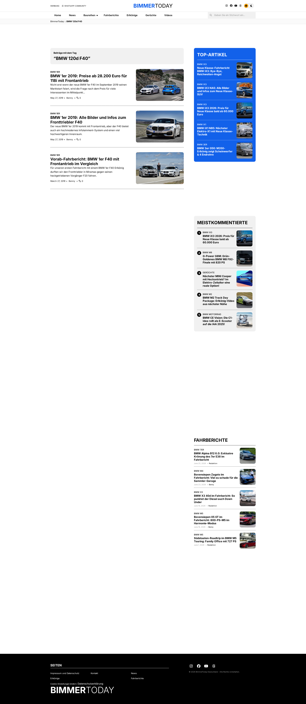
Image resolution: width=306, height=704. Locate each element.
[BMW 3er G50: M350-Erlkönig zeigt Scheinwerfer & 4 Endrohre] (244, 151)
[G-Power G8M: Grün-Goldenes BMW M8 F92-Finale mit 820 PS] (244, 258)
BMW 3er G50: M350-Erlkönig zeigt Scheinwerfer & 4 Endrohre (215, 151)
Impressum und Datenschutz (64, 673)
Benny (69, 98)
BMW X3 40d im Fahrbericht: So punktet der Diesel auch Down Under (214, 499)
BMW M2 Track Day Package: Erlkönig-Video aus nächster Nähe (218, 301)
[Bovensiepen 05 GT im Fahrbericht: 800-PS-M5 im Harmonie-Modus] (248, 519)
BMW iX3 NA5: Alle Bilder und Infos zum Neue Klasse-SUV (215, 91)
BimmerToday (57, 21)
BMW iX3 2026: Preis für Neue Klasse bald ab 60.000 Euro (215, 111)
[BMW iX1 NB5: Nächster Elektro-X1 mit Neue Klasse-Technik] (244, 130)
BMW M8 (207, 252)
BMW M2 (207, 294)
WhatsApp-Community (75, 6)
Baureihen (89, 15)
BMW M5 (198, 513)
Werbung (54, 6)
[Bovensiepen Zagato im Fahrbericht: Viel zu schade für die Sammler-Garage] (248, 477)
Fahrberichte (111, 15)
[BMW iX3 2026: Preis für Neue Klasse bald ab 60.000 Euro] (244, 110)
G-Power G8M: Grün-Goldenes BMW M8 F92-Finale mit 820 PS (218, 259)
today (153, 6)
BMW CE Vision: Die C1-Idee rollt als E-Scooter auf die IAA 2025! (218, 321)
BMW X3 (198, 492)
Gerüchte (151, 15)
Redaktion (213, 463)
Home (57, 15)
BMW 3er (202, 144)
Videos (168, 15)
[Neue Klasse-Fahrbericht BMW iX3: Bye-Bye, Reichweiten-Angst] (244, 70)
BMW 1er (55, 72)
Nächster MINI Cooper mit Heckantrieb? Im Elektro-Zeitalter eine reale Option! (217, 281)
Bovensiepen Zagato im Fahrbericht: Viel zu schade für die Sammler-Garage (216, 478)
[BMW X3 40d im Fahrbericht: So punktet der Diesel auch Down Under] (248, 498)
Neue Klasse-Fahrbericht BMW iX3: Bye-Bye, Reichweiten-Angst (213, 71)
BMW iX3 (202, 64)
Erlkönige (132, 15)
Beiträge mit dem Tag (65, 52)
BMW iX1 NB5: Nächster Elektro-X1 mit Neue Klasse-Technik (215, 131)
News (72, 15)
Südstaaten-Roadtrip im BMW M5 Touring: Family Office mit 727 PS (215, 540)
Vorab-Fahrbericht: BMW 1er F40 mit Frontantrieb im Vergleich (84, 161)
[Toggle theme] (249, 5)
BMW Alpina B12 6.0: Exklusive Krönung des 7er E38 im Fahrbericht (213, 456)
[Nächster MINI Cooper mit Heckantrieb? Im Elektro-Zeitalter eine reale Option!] (244, 279)
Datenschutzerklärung (90, 683)
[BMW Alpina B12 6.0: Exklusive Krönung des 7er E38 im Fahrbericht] (248, 456)
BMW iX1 (201, 124)
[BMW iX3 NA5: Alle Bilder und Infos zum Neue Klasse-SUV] (244, 90)
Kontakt (94, 673)
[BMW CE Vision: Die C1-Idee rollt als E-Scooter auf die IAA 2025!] (244, 320)
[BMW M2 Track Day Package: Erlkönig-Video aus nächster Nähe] (244, 300)
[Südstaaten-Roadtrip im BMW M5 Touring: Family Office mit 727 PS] (248, 541)
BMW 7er (199, 449)
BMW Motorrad (212, 314)
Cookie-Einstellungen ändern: (63, 684)
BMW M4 (198, 471)
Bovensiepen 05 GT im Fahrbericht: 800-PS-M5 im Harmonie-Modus (211, 520)
